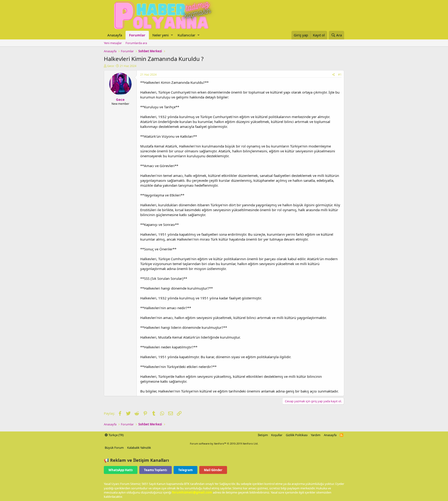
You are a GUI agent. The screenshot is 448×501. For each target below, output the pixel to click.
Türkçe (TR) (116, 435)
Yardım (315, 435)
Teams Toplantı (155, 470)
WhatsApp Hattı (120, 470)
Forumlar (137, 35)
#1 (340, 75)
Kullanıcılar (186, 35)
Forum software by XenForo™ (224, 443)
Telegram (185, 470)
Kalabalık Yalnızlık (139, 447)
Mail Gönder (213, 470)
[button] (172, 35)
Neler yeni (160, 35)
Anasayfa (114, 35)
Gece (110, 66)
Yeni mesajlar (113, 43)
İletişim (263, 435)
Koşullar (276, 435)
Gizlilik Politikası (297, 435)
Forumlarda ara (136, 43)
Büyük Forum (114, 447)
